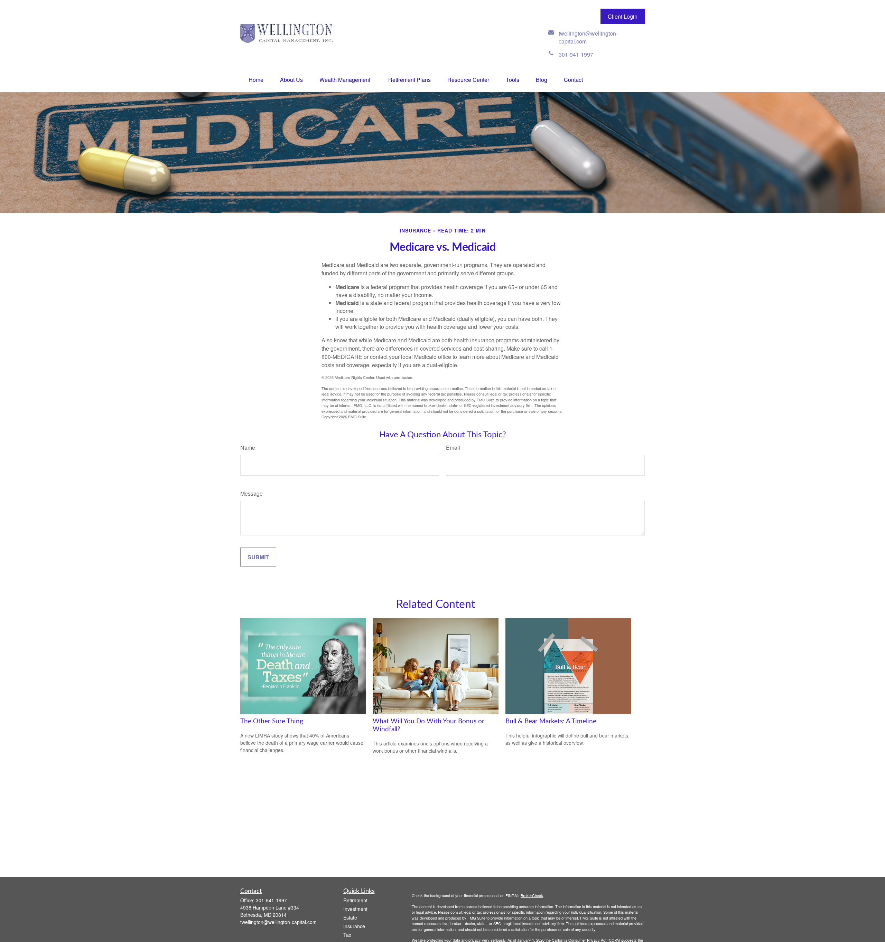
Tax (347, 934)
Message (251, 493)
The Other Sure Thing (271, 721)
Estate (350, 917)
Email (453, 447)
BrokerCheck (532, 895)
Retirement (355, 900)
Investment (355, 908)
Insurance (354, 926)
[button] (256, 80)
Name (247, 447)
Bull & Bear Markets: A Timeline (550, 721)
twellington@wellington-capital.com (278, 922)
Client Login (622, 16)
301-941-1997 (271, 900)
